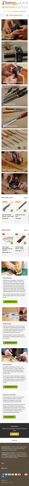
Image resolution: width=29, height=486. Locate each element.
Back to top (14, 440)
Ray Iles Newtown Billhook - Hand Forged (8, 215)
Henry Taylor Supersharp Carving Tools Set (7, 248)
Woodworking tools (10, 386)
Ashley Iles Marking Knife (20, 215)
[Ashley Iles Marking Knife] (21, 207)
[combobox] (14, 7)
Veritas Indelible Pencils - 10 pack (19, 247)
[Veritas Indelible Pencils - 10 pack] (21, 239)
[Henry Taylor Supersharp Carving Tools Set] (8, 239)
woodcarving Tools (10, 301)
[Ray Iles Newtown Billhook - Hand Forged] (8, 207)
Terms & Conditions (4, 482)
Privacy (11, 482)
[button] (23, 3)
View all (26, 197)
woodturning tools (10, 342)
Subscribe (14, 434)
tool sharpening (9, 416)
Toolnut (5, 480)
